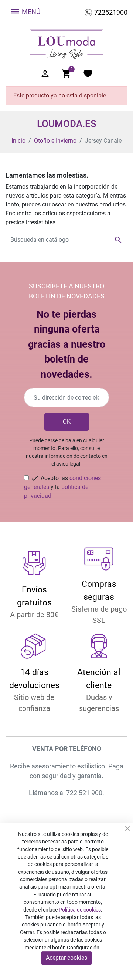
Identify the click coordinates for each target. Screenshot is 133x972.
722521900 (110, 12)
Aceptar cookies (66, 957)
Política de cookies (80, 910)
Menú (25, 12)
